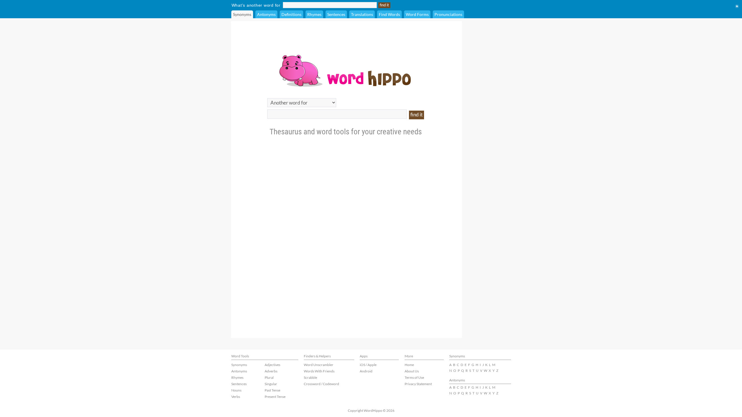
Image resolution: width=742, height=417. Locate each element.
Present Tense (275, 396)
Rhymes (314, 14)
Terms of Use (414, 377)
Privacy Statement (418, 384)
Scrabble (310, 377)
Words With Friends (319, 371)
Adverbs (271, 371)
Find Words (389, 14)
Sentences (336, 14)
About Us (412, 371)
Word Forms (417, 14)
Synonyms (242, 14)
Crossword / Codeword (321, 384)
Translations (362, 14)
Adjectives (272, 365)
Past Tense (272, 390)
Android (366, 371)
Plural (269, 377)
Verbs (235, 396)
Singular (271, 384)
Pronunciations (448, 14)
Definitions (291, 14)
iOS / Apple (368, 365)
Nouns (236, 390)
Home (409, 365)
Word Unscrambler (318, 365)
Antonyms (266, 14)
